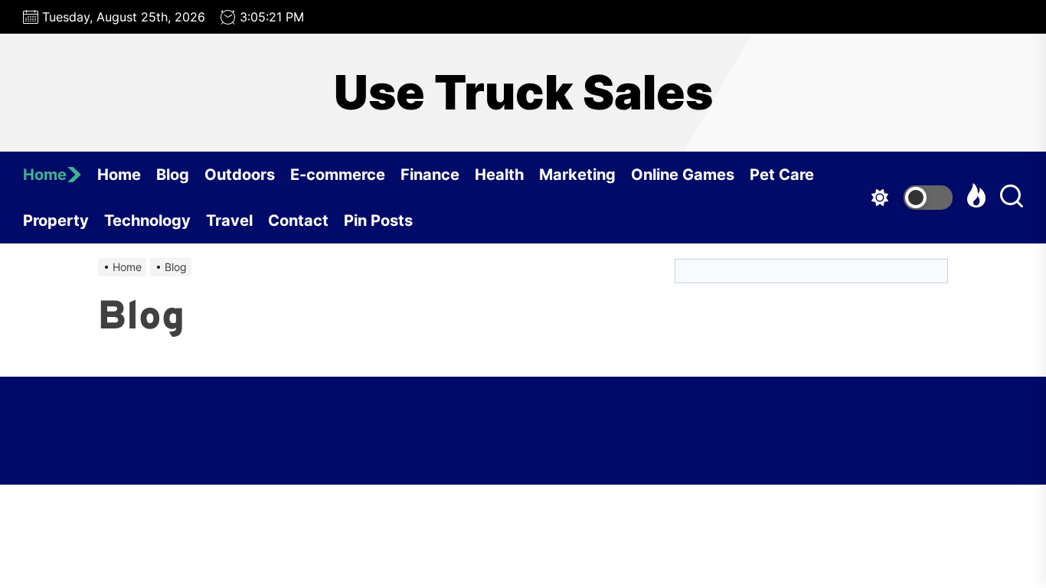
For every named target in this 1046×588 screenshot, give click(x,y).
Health (499, 174)
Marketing (577, 174)
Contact (298, 220)
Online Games (682, 174)
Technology (147, 220)
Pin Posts (378, 220)
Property (56, 220)
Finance (429, 174)
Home (45, 174)
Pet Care (782, 174)
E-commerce (337, 174)
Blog (172, 174)
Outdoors (239, 174)
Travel (229, 220)
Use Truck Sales (523, 92)
